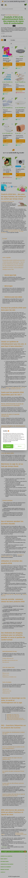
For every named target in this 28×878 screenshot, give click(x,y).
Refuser (20, 446)
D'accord (8, 446)
